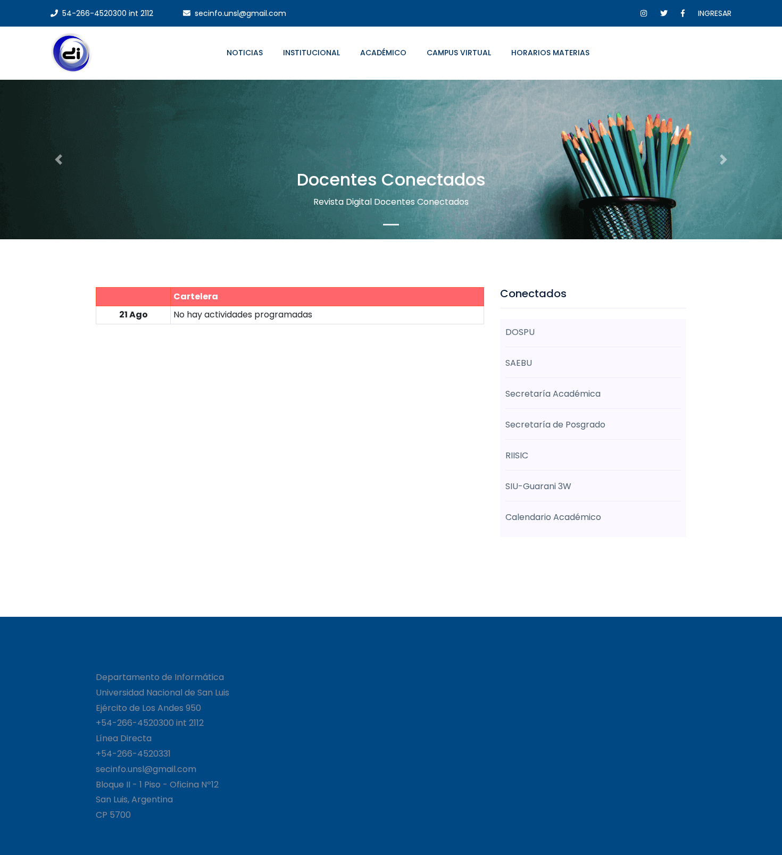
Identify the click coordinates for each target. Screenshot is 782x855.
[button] (59, 159)
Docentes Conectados (391, 179)
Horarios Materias (550, 52)
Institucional (311, 52)
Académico (383, 52)
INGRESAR (714, 13)
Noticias (245, 52)
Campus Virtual (459, 52)
